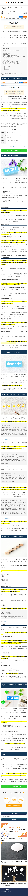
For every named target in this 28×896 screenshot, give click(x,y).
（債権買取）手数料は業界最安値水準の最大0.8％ (11, 55)
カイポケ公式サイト (7, 439)
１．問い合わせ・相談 (6, 66)
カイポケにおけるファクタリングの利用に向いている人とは (11, 73)
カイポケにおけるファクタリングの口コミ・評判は (10, 63)
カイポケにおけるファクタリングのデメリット (9, 62)
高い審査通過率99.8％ (6, 53)
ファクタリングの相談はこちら (14, 805)
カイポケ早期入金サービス (14, 150)
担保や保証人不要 (5, 54)
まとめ (2, 74)
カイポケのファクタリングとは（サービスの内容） (10, 50)
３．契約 (4, 68)
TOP (1, 6)
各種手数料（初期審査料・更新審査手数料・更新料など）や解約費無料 (14, 56)
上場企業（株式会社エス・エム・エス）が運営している (12, 61)
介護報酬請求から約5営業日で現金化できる (10, 57)
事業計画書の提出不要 (6, 60)
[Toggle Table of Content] (24, 49)
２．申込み (4, 67)
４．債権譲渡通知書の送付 (7, 69)
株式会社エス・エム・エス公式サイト (20, 146)
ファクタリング (7, 6)
